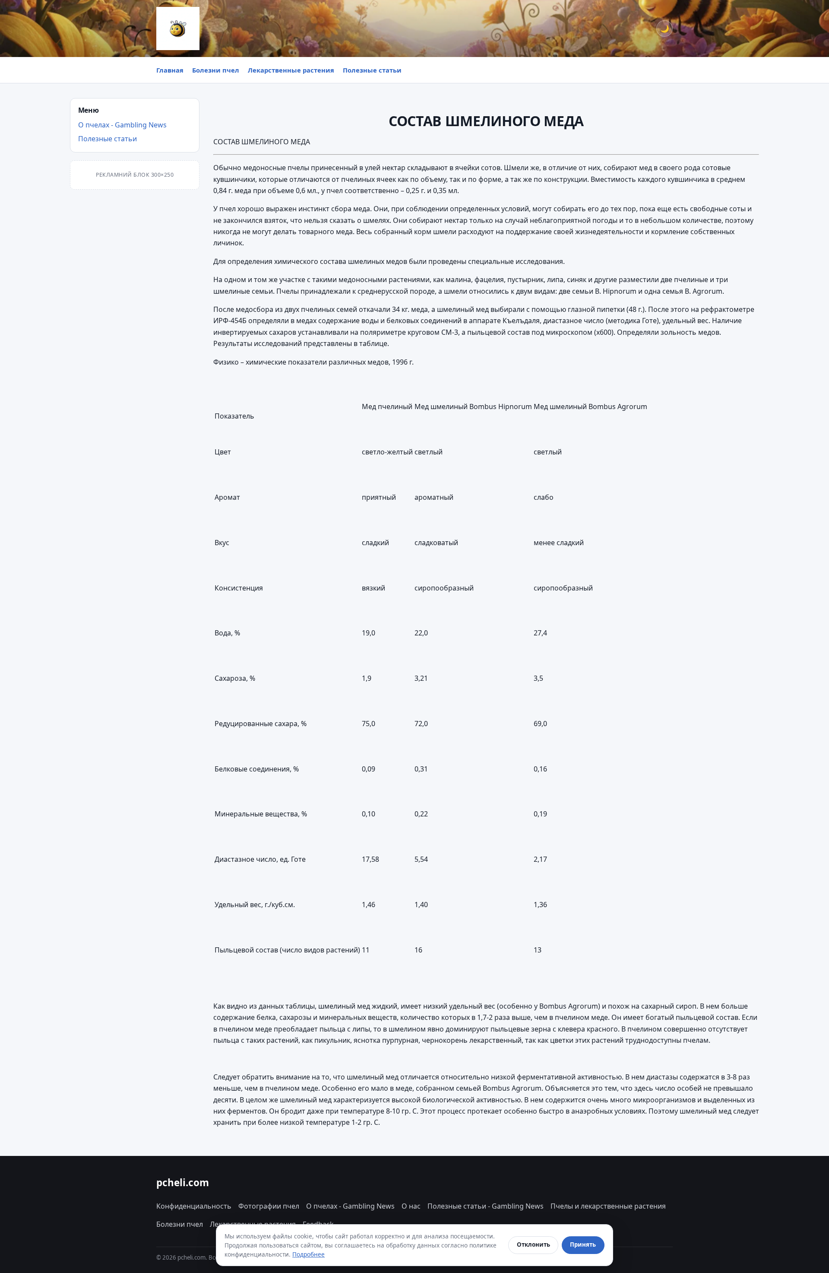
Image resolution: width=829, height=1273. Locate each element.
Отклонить (533, 1244)
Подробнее (308, 1254)
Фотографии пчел (268, 1206)
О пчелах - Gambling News (122, 125)
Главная (170, 70)
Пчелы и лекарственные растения (608, 1206)
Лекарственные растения (291, 70)
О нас (411, 1206)
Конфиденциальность (193, 1206)
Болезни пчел (215, 70)
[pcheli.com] (177, 28)
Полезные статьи (372, 70)
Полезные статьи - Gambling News (485, 1206)
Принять (583, 1244)
